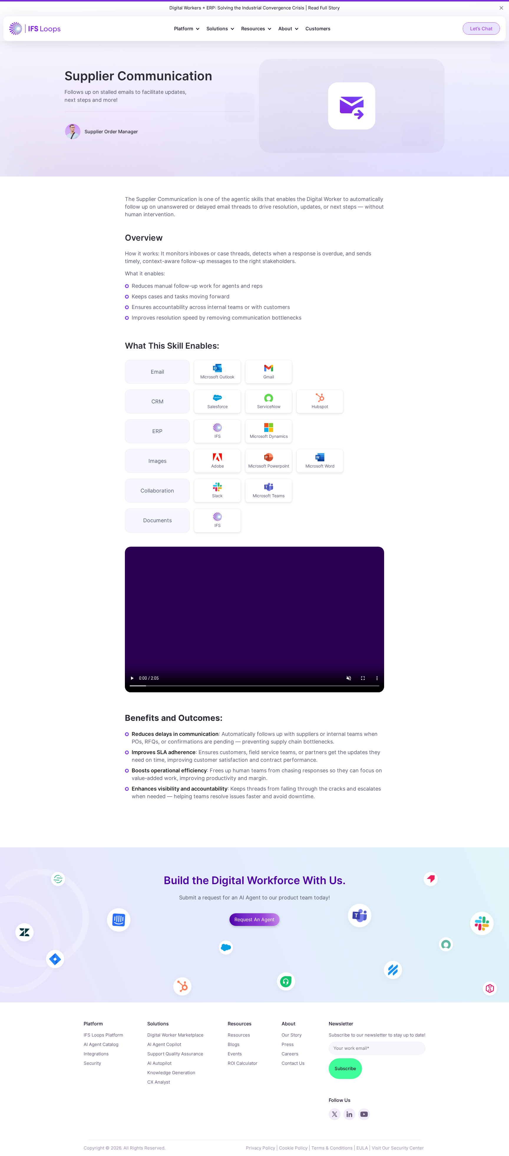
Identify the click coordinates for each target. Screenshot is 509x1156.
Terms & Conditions (332, 1148)
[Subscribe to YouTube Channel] (364, 1114)
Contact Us (293, 1063)
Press (288, 1044)
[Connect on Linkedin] (349, 1114)
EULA (362, 1148)
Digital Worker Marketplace (175, 1035)
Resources (239, 1035)
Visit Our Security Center (398, 1148)
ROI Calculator (242, 1063)
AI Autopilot (159, 1063)
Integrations (96, 1054)
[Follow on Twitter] (335, 1114)
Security (92, 1063)
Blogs (233, 1044)
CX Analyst (158, 1082)
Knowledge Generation (171, 1072)
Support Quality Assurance (175, 1054)
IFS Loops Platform (103, 1035)
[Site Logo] (34, 28)
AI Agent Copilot (164, 1044)
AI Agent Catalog (101, 1044)
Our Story (292, 1035)
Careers (290, 1054)
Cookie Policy (293, 1148)
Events (235, 1054)
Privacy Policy (260, 1148)
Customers (317, 28)
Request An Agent (254, 919)
